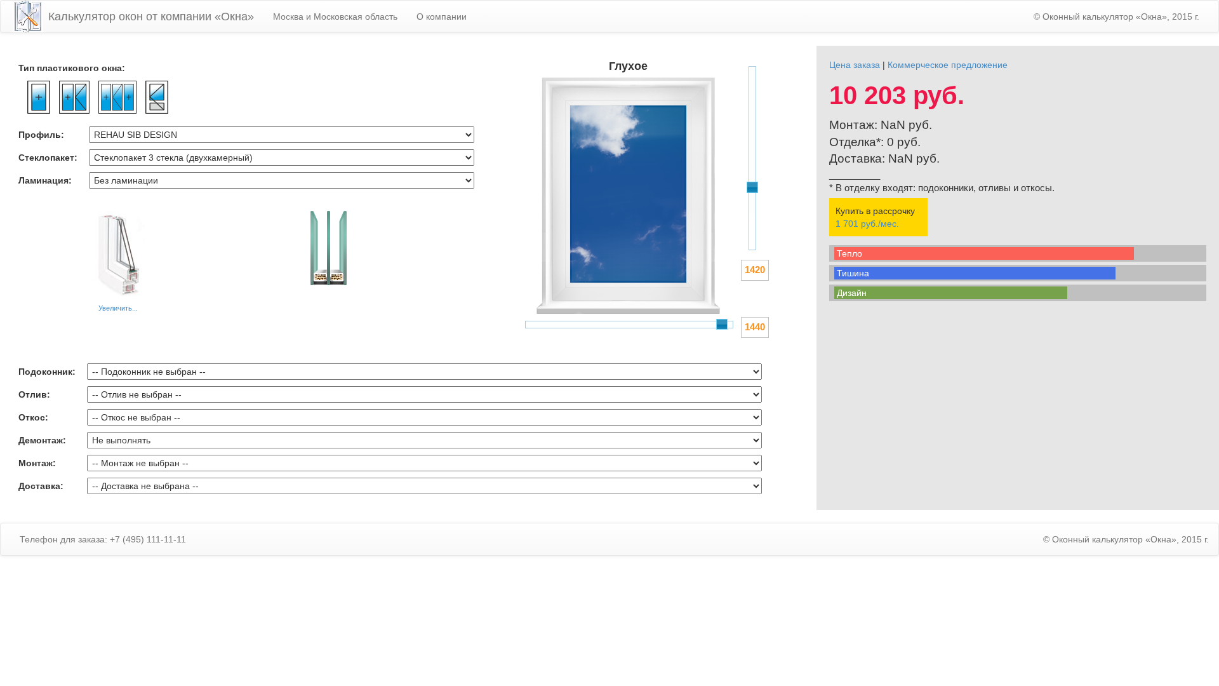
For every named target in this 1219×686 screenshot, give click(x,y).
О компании (441, 16)
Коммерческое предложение (948, 65)
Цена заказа (854, 65)
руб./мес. (867, 224)
